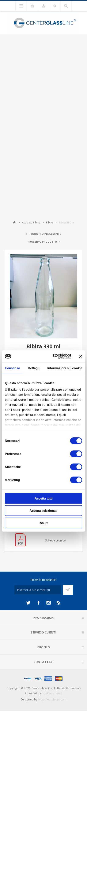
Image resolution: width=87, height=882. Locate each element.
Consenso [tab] (12, 368)
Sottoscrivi (68, 590)
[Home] (14, 222)
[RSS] (58, 602)
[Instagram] (48, 602)
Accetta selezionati (43, 510)
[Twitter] (28, 602)
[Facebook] (38, 602)
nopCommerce (52, 693)
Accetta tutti (44, 498)
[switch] (76, 453)
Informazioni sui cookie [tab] (64, 368)
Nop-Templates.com (52, 699)
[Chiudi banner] (80, 356)
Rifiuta (43, 523)
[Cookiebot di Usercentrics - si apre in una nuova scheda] (53, 356)
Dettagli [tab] (33, 368)
